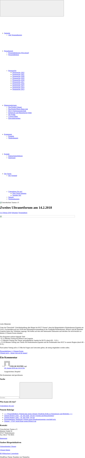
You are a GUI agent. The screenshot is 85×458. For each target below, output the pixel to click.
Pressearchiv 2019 (18, 78)
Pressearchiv (12, 71)
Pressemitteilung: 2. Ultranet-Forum (11, 351)
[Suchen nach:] (10, 397)
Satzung (11, 197)
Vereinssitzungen (13, 199)
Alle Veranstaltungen (15, 35)
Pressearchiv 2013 (18, 89)
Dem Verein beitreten (19, 193)
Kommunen (8, 134)
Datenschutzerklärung (15, 156)
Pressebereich (8, 51)
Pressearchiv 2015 (18, 85)
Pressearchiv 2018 (18, 80)
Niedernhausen (13, 138)
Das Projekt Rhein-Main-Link (18, 109)
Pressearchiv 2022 (18, 72)
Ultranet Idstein (5, 450)
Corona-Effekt (13, 116)
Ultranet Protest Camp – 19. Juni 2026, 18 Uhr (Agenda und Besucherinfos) (29, 416)
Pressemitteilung (13, 55)
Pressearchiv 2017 (18, 82)
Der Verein (7, 174)
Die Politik (11, 114)
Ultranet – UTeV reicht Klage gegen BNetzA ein (20, 421)
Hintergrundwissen (10, 105)
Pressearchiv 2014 (18, 87)
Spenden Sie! (16, 195)
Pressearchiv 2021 (18, 74)
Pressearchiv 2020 (18, 76)
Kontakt (6, 154)
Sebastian (15, 213)
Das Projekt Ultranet (15, 107)
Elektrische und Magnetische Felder (20, 113)
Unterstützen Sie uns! (15, 191)
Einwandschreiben (14, 118)
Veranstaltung (22, 213)
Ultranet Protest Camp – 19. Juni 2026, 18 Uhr (19, 417)
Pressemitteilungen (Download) (18, 53)
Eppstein (11, 136)
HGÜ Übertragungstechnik (17, 111)
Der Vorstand (12, 175)
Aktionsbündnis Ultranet (8, 446)
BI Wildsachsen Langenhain (9, 453)
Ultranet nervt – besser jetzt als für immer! (13, 353)
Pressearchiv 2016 (18, 84)
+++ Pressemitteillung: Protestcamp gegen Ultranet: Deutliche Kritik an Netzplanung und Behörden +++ (38, 414)
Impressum (11, 158)
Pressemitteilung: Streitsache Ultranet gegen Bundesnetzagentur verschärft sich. (30, 419)
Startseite (7, 33)
